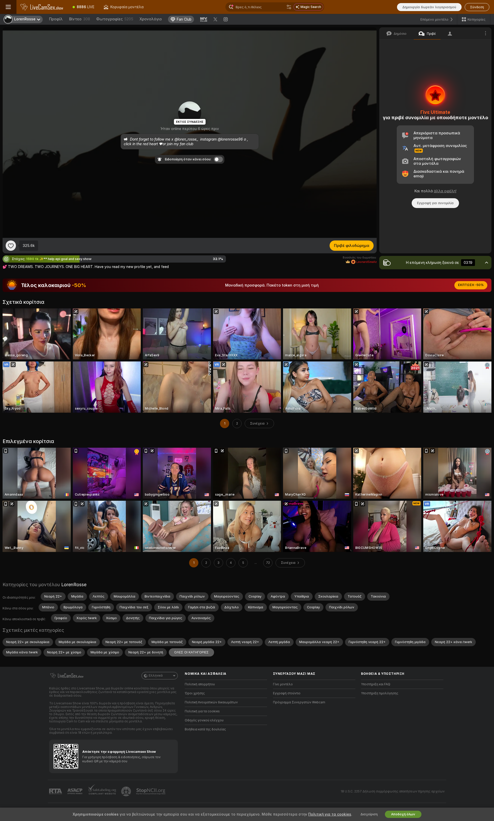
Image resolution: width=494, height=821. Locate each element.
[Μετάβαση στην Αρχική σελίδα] (42, 7)
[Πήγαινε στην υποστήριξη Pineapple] (126, 791)
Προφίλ (56, 19)
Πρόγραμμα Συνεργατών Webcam (299, 702)
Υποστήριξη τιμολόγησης (379, 693)
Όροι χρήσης (195, 693)
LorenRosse (73, 584)
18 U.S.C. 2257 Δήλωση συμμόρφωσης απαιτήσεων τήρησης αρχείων (393, 791)
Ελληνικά (156, 675)
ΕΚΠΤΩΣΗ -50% (471, 285)
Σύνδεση (477, 7)
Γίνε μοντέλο (283, 684)
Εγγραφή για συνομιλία (435, 203)
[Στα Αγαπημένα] (11, 245)
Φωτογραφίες (114, 19)
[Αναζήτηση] (289, 7)
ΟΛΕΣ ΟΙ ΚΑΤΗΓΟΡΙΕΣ (191, 652)
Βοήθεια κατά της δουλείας (205, 729)
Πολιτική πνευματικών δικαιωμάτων (211, 702)
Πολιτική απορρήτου (200, 684)
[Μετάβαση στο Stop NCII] (151, 791)
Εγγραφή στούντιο (287, 693)
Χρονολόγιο (150, 19)
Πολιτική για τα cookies (202, 711)
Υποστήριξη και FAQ (375, 684)
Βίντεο (79, 19)
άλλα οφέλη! (445, 191)
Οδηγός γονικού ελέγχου (204, 720)
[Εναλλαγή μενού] (8, 7)
